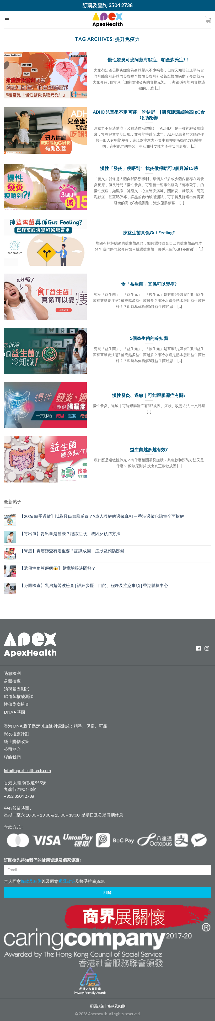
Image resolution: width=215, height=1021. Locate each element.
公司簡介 (12, 749)
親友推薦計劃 (16, 733)
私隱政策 (66, 881)
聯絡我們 (12, 756)
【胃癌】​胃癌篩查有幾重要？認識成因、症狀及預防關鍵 (72, 550)
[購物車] (208, 19)
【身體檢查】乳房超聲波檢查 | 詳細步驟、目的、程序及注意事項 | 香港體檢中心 (94, 585)
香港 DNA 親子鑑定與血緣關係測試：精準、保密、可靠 (55, 725)
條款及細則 (31, 881)
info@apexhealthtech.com (27, 770)
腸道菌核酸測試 (18, 696)
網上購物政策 (16, 741)
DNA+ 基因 (14, 711)
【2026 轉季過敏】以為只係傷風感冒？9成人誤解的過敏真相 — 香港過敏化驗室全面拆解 (102, 516)
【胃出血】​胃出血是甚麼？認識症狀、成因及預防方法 (70, 533)
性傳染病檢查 (16, 704)
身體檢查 (12, 680)
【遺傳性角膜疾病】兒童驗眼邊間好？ (58, 567)
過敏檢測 (12, 673)
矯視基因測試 (16, 688)
